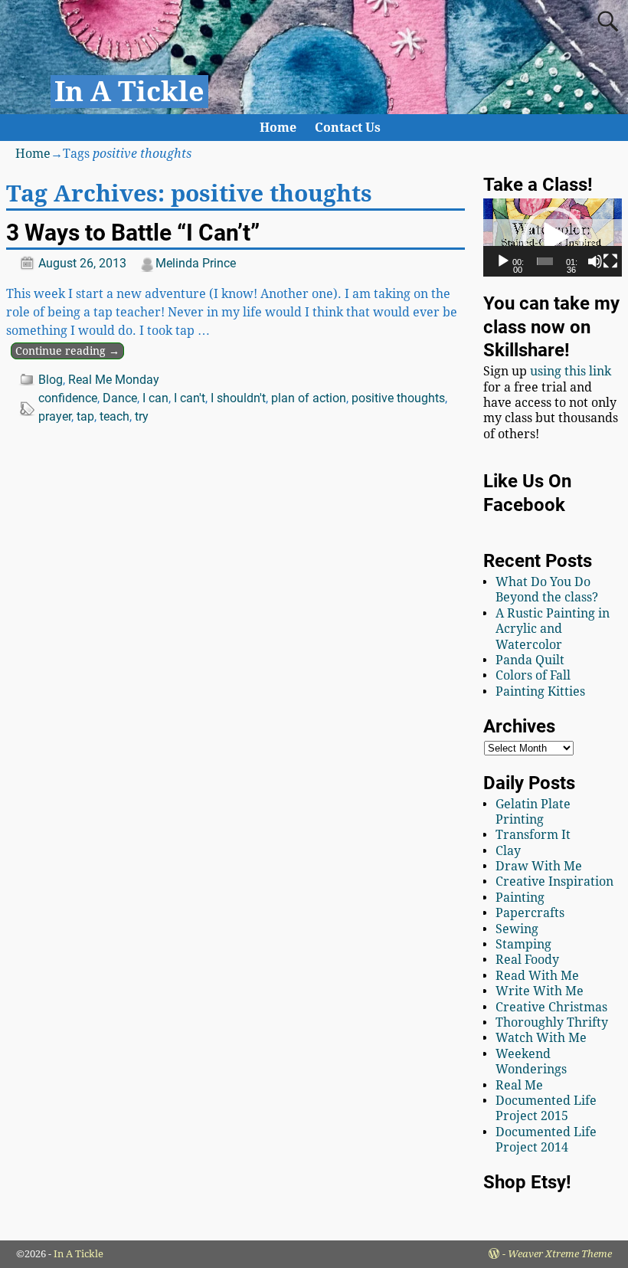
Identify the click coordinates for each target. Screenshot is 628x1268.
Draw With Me (539, 866)
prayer (54, 416)
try (142, 416)
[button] (553, 237)
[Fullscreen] (610, 261)
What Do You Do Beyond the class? (547, 590)
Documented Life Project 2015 (546, 1108)
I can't (189, 398)
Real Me (519, 1085)
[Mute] (595, 261)
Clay (508, 851)
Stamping (523, 944)
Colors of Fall (533, 675)
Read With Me (537, 975)
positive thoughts (398, 398)
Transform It (533, 834)
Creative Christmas (551, 1007)
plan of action (308, 398)
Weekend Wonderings (531, 1061)
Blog (50, 379)
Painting (520, 897)
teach (114, 416)
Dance (120, 398)
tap (85, 416)
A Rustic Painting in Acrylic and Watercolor (553, 629)
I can (155, 398)
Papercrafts (530, 913)
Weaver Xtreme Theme (560, 1254)
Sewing (517, 929)
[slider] (545, 261)
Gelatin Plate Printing (533, 812)
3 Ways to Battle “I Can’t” (133, 232)
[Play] (503, 261)
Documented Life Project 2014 (546, 1140)
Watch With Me (541, 1037)
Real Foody (527, 959)
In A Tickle (129, 91)
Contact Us (348, 127)
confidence (67, 398)
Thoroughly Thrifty (552, 1022)
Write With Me (540, 991)
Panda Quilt (530, 660)
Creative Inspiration (554, 881)
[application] (552, 237)
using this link (570, 371)
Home (278, 127)
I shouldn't (238, 398)
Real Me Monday (113, 379)
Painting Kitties (540, 691)
